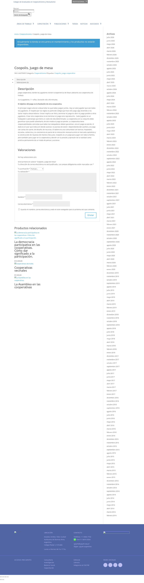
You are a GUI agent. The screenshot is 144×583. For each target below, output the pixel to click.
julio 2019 (110, 290)
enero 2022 (111, 186)
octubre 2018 (112, 321)
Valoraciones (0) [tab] (23, 82)
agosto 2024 (111, 93)
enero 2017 (111, 394)
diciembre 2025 (112, 58)
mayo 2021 (111, 214)
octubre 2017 (112, 363)
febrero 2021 (111, 224)
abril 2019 (110, 300)
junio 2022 (111, 169)
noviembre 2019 (113, 276)
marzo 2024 (111, 107)
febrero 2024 (111, 110)
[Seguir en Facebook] (105, 565)
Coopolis (58, 73)
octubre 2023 (112, 117)
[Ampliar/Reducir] (1, 576)
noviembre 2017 (113, 359)
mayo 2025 (111, 79)
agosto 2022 (111, 162)
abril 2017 (110, 384)
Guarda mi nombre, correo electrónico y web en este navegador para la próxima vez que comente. (58, 209)
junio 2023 (111, 127)
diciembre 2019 (112, 273)
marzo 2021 (111, 221)
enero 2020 (111, 269)
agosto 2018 (111, 328)
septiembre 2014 (113, 491)
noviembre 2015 (113, 443)
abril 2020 (110, 259)
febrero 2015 (111, 474)
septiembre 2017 (113, 366)
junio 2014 (111, 502)
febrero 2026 (111, 55)
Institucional (78, 2)
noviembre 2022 (113, 152)
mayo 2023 (111, 131)
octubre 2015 (112, 446)
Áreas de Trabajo (24, 24)
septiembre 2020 (113, 242)
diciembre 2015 (112, 439)
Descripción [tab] (21, 79)
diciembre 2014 (112, 481)
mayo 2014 (111, 505)
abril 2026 (110, 48)
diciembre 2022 (112, 148)
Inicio (16, 34)
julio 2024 (110, 96)
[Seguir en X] (110, 565)
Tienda (75, 24)
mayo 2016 (111, 422)
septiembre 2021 (113, 200)
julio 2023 (110, 124)
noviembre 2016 (113, 401)
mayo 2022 (111, 172)
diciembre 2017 (112, 356)
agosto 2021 (111, 204)
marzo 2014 (111, 512)
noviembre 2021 (113, 193)
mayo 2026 (111, 44)
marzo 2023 (111, 138)
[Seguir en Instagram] (120, 565)
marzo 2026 (111, 51)
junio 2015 (111, 460)
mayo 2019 (111, 297)
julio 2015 (110, 456)
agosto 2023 (111, 120)
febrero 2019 (111, 307)
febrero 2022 (111, 183)
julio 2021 (110, 207)
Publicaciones (60, 24)
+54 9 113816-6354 (83, 539)
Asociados (94, 24)
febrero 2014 (111, 515)
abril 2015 (110, 467)
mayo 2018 (111, 339)
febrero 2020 (111, 266)
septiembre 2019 (113, 283)
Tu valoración (23, 171)
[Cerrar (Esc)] (8, 576)
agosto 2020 (111, 245)
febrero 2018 (111, 349)
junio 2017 (111, 377)
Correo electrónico (25, 204)
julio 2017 (110, 373)
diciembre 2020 (112, 231)
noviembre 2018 (113, 318)
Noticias (84, 24)
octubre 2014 (112, 488)
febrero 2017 (111, 391)
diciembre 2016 (112, 398)
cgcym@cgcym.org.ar (82, 544)
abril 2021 (110, 217)
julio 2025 (110, 72)
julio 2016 (110, 415)
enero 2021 (111, 228)
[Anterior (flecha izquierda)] (1, 579)
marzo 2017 (111, 387)
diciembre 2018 (112, 314)
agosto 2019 (111, 287)
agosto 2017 (111, 370)
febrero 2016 (111, 432)
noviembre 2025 (113, 61)
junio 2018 (111, 335)
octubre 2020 (112, 238)
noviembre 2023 (113, 113)
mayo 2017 (111, 380)
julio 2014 (110, 498)
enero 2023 (111, 145)
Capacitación (42, 24)
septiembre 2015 (113, 450)
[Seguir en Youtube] (115, 565)
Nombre (21, 197)
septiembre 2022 (113, 159)
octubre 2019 (112, 280)
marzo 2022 (111, 179)
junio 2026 (111, 41)
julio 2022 (110, 165)
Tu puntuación (24, 169)
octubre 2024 (112, 89)
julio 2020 (110, 249)
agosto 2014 (111, 495)
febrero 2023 (111, 141)
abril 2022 (110, 176)
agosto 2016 (111, 411)
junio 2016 (111, 418)
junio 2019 (111, 294)
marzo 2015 (111, 470)
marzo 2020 (111, 262)
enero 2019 (111, 311)
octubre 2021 (112, 197)
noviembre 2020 (113, 235)
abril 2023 (110, 134)
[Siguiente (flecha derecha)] (3, 579)
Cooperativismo (26, 34)
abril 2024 (110, 103)
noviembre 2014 (113, 484)
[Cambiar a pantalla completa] (3, 576)
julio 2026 (110, 37)
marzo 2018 (111, 346)
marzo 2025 (111, 86)
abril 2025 (110, 82)
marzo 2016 (111, 429)
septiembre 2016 (113, 408)
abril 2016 (110, 425)
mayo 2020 (111, 255)
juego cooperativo (68, 73)
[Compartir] (5, 576)
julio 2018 (110, 332)
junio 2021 (111, 210)
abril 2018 (110, 342)
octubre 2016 (112, 404)
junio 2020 (111, 252)
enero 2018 (111, 352)
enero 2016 (111, 436)
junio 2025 (111, 75)
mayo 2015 (111, 463)
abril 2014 (110, 508)
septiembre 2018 (113, 325)
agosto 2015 (111, 453)
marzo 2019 (111, 304)
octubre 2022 (112, 155)
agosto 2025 (111, 68)
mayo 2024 (111, 100)
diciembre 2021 (112, 190)
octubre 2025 (112, 65)
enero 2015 (111, 477)
